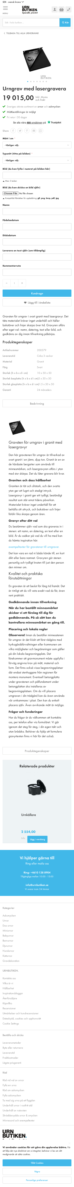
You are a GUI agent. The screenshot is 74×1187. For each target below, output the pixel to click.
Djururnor (8, 945)
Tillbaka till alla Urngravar (22, 33)
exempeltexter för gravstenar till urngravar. (34, 547)
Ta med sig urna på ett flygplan (19, 1100)
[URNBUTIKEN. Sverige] (30, 9)
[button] (13, 2)
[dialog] (37, 1163)
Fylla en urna (9, 1085)
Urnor (6, 920)
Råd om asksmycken (13, 1090)
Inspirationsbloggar (13, 993)
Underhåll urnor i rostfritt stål (17, 1105)
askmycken (54, 106)
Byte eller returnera (13, 1047)
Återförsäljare (10, 998)
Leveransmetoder (12, 1042)
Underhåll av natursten (15, 1110)
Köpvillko (7, 1003)
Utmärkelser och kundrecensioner (21, 1013)
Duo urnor (8, 925)
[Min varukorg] (62, 9)
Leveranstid (9, 1052)
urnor (40, 106)
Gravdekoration (11, 960)
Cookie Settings (11, 1023)
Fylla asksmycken (12, 1095)
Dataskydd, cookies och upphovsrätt (22, 1018)
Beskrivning (37, 403)
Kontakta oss (9, 978)
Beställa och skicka (13, 1035)
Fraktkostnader (10, 1057)
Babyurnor (8, 935)
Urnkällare (28, 814)
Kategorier (8, 908)
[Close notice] (69, 1143)
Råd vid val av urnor (13, 1080)
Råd (5, 1072)
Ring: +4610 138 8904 (37, 872)
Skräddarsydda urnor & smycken (20, 1115)
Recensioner (9, 1008)
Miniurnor (8, 930)
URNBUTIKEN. (11, 970)
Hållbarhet (8, 988)
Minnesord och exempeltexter (19, 1120)
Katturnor (7, 955)
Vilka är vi (8, 983)
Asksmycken (9, 915)
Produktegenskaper (37, 751)
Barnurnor (8, 940)
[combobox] (31, 22)
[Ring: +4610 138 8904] (68, 9)
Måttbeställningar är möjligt (21, 112)
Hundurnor (8, 950)
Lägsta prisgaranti (12, 1062)
